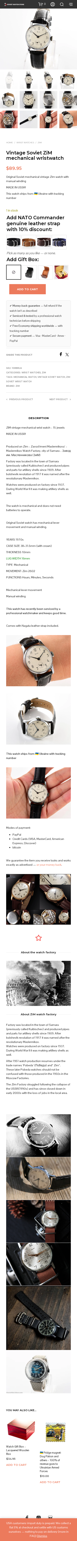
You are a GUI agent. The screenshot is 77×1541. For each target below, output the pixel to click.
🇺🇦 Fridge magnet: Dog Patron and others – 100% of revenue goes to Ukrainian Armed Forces (50, 1462)
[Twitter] (68, 355)
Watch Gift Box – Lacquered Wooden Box (17, 1450)
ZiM (40, 142)
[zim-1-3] (38, 1371)
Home (9, 142)
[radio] (14, 272)
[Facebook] (62, 355)
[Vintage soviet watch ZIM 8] (38, 1318)
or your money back (49, 865)
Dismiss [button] (42, 1536)
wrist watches (25, 142)
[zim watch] (38, 1178)
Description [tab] (39, 418)
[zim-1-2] (38, 1135)
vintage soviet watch (51, 377)
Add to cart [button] (16, 1465)
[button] (42, 4)
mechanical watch (25, 377)
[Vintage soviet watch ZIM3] (38, 1221)
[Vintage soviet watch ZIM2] (38, 1264)
